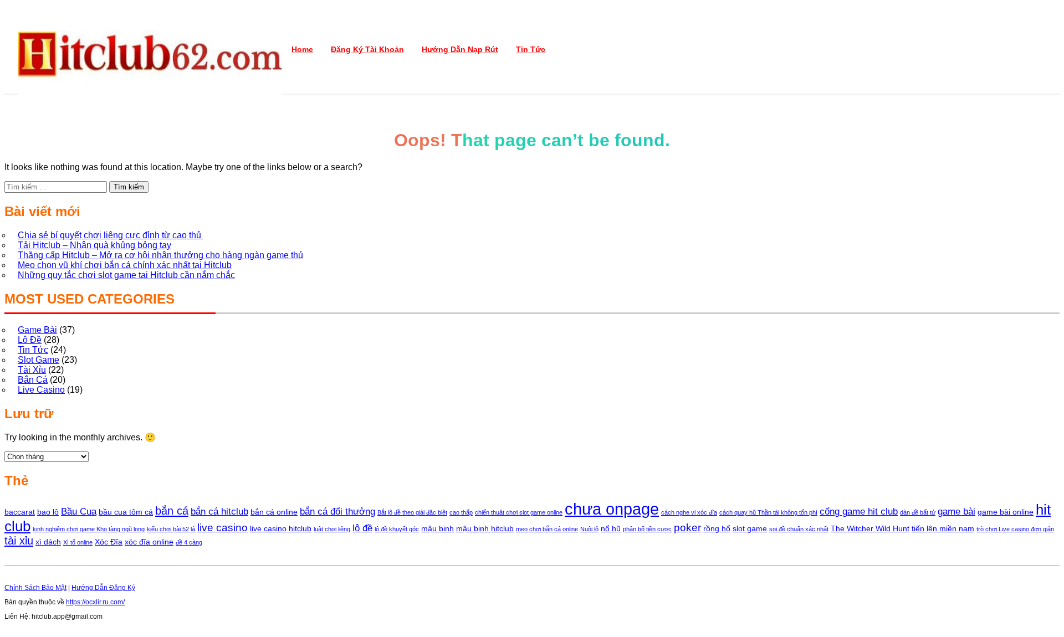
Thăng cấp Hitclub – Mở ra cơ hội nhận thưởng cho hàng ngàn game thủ (160, 255)
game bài (956, 511)
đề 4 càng (189, 542)
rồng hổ (716, 528)
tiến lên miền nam (943, 528)
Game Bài (37, 330)
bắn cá (171, 511)
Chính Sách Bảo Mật (35, 588)
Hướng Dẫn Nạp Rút (460, 49)
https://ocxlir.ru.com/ (95, 602)
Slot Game (38, 359)
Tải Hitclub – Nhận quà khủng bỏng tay (94, 245)
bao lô (48, 511)
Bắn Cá (33, 379)
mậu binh (437, 528)
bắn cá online (274, 511)
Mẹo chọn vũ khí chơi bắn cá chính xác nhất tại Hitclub (125, 265)
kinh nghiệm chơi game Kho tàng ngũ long (89, 529)
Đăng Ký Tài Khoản (367, 49)
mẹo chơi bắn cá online (547, 529)
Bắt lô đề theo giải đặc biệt (412, 512)
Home (302, 49)
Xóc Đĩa (108, 541)
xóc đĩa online (149, 541)
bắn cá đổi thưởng (337, 511)
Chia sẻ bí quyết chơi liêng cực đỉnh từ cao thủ (110, 235)
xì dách (48, 541)
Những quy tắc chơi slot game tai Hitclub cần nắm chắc (126, 275)
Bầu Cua (78, 511)
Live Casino (41, 389)
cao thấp (461, 512)
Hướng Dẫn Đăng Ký (103, 588)
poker (687, 527)
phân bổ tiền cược (647, 529)
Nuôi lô (589, 529)
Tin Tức (530, 49)
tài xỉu (18, 541)
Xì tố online (78, 542)
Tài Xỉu (32, 369)
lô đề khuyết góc (397, 529)
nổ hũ (611, 528)
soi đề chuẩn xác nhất (798, 529)
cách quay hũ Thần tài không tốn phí (768, 512)
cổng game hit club (859, 511)
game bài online (1006, 511)
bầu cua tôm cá (126, 511)
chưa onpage (612, 509)
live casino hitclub (280, 528)
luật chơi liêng (332, 529)
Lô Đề (30, 340)
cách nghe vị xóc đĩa (689, 512)
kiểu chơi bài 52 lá (171, 529)
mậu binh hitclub (485, 528)
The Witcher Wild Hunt (870, 528)
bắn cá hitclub (219, 511)
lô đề (362, 528)
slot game (750, 528)
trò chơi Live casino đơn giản (1015, 529)
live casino (222, 527)
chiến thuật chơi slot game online (518, 512)
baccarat (19, 511)
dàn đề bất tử (917, 512)
